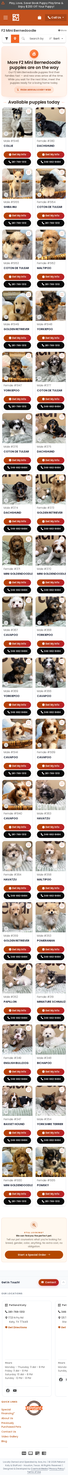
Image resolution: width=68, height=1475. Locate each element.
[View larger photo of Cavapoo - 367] (28, 600)
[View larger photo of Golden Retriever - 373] (62, 478)
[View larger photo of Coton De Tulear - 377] (62, 355)
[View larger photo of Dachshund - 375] (62, 417)
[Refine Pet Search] (6, 39)
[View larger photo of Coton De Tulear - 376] (28, 417)
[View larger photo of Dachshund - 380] (62, 111)
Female (46, 141)
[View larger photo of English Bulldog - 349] (28, 1028)
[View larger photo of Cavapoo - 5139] (62, 722)
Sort (56, 39)
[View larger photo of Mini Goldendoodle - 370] (62, 539)
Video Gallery (9, 1436)
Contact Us (8, 1431)
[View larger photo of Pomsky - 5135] (62, 1150)
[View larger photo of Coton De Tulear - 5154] (62, 172)
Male (11, 141)
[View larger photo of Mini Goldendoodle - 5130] (28, 1150)
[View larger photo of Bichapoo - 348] (62, 1028)
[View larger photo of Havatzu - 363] (62, 784)
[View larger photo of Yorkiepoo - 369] (28, 661)
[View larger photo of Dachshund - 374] (28, 478)
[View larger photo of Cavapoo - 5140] (28, 784)
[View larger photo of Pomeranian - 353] (62, 906)
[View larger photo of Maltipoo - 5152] (62, 233)
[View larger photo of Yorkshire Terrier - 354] (62, 1089)
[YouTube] (15, 1391)
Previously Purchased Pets (11, 1425)
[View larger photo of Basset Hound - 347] (28, 1089)
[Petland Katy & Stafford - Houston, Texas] (16, 17)
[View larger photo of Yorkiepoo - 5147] (28, 355)
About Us (7, 1418)
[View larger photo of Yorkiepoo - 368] (62, 600)
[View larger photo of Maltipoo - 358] (62, 845)
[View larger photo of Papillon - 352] (28, 967)
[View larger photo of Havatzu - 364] (28, 845)
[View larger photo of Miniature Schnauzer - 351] (62, 967)
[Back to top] (63, 1282)
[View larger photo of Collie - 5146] (28, 111)
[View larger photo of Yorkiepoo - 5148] (62, 294)
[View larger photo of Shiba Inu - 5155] (28, 172)
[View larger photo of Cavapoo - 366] (62, 661)
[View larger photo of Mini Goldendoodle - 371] (28, 539)
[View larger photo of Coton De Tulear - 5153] (28, 233)
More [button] (63, 30)
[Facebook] (8, 1391)
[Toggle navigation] (5, 17)
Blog (4, 1441)
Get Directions (17, 1327)
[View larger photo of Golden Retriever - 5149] (28, 294)
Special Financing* (8, 1411)
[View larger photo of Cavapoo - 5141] (28, 722)
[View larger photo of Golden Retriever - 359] (28, 906)
